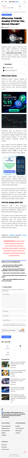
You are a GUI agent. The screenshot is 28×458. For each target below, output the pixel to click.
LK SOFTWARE (16, 456)
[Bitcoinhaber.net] (14, 2)
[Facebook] (8, 347)
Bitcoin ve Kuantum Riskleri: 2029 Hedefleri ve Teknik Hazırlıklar (18, 363)
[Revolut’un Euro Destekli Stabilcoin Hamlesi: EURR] (5, 390)
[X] (20, 347)
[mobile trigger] (3, 2)
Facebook (18, 235)
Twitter (24, 235)
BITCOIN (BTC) (13, 367)
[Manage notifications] (25, 452)
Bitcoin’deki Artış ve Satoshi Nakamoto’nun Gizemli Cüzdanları (17, 380)
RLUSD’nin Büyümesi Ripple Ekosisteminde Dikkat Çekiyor (18, 372)
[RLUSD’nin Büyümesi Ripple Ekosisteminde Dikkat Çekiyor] (5, 373)
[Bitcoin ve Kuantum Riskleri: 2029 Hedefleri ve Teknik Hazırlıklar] (5, 364)
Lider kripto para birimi (14, 53)
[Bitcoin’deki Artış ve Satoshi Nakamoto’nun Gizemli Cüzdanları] (5, 381)
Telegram (11, 235)
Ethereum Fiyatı (8, 67)
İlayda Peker (6, 27)
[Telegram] (8, 353)
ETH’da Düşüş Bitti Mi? (11, 70)
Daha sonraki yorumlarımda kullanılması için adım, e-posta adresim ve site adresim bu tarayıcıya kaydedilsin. (15, 325)
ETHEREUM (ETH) (7, 14)
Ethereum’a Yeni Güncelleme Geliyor (14, 273)
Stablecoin (12, 391)
